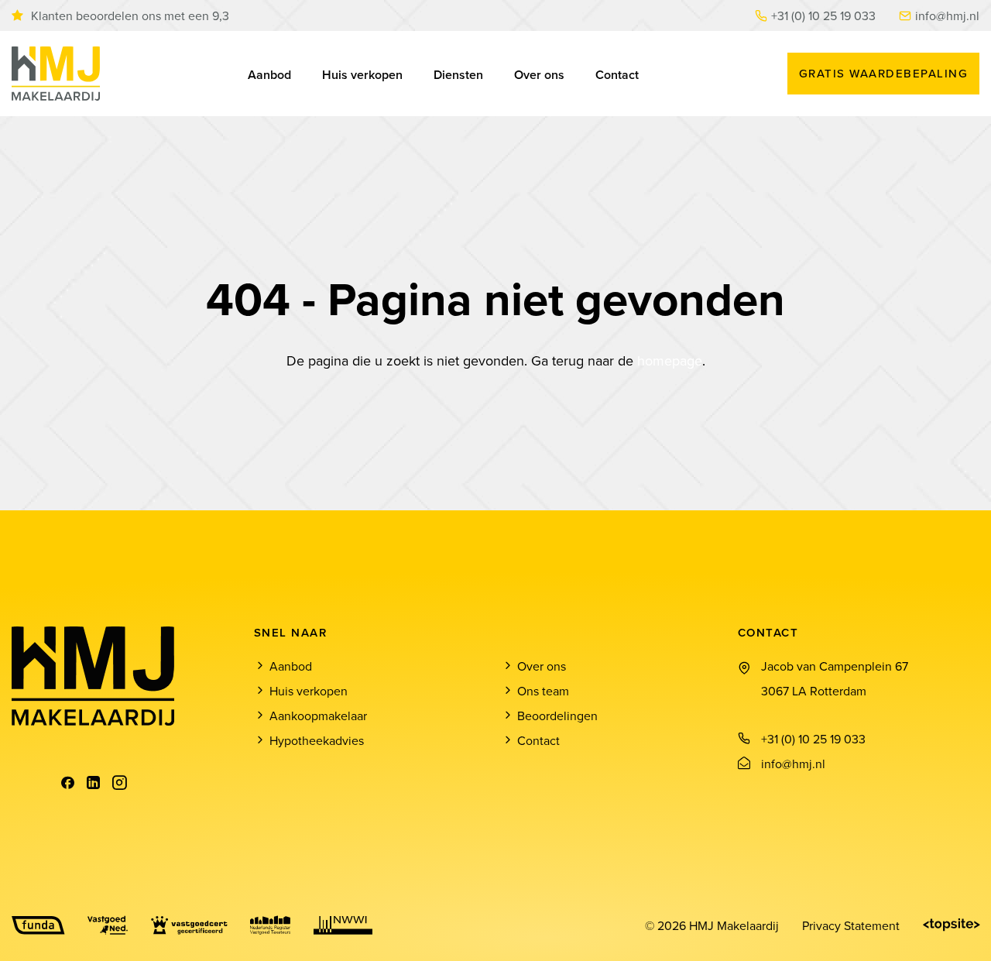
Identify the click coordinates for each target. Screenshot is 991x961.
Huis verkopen (362, 75)
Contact (617, 75)
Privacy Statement (851, 925)
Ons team (543, 690)
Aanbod (269, 75)
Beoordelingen (557, 715)
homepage (669, 360)
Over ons (539, 75)
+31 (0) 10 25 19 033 (823, 15)
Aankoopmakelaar (318, 715)
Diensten (458, 75)
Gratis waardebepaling (884, 73)
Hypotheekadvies (316, 740)
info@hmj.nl (947, 15)
